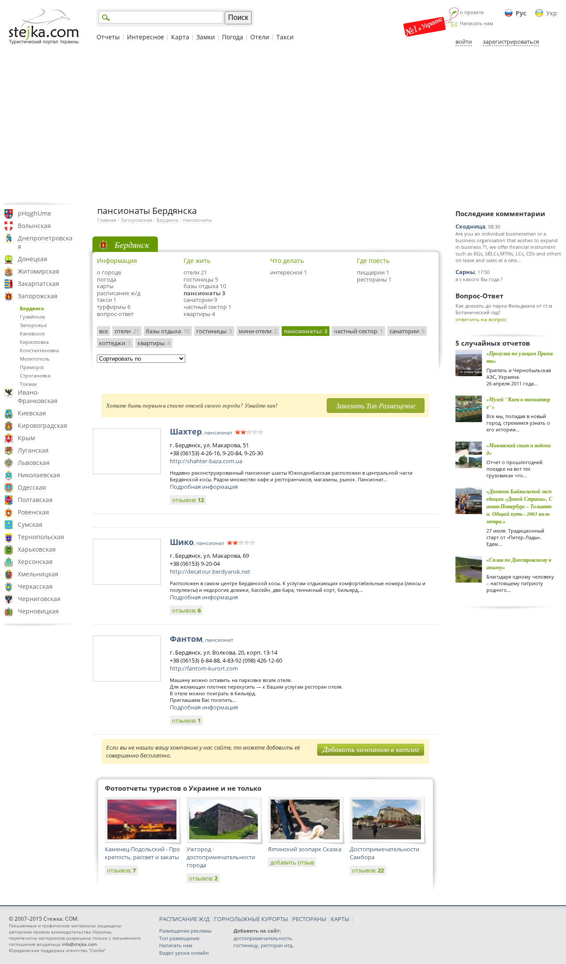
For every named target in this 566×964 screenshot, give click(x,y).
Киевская (32, 413)
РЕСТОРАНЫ (309, 919)
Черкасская (35, 586)
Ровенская (33, 512)
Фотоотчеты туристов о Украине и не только (183, 788)
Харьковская (37, 549)
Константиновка (39, 350)
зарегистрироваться (511, 42)
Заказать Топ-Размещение (375, 405)
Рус (521, 13)
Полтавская (35, 499)
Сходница (470, 226)
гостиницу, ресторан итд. (263, 945)
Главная (106, 220)
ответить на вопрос (481, 319)
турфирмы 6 (113, 307)
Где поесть (373, 260)
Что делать (287, 260)
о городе (109, 272)
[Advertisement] (283, 125)
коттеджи (115, 343)
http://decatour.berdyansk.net (210, 571)
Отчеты (108, 37)
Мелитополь (35, 358)
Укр (551, 13)
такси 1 (106, 300)
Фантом (201, 638)
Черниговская (39, 598)
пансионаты (197, 220)
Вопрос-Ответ (479, 295)
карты (105, 286)
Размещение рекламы (185, 930)
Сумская (30, 524)
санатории (407, 331)
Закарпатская (38, 283)
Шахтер (201, 431)
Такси (285, 37)
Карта (180, 37)
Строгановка (35, 375)
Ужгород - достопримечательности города (221, 857)
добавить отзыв (292, 862)
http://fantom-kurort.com (204, 668)
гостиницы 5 (201, 279)
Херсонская (35, 561)
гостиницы (214, 331)
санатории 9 (200, 300)
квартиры (154, 343)
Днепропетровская (45, 242)
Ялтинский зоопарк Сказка (304, 849)
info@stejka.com (79, 944)
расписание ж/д (118, 293)
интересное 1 (288, 272)
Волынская (34, 225)
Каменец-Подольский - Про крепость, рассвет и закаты (142, 853)
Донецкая (32, 259)
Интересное (145, 37)
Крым (26, 438)
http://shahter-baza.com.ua (206, 461)
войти (463, 42)
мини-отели (258, 331)
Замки (205, 37)
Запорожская (37, 296)
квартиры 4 (199, 314)
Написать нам (476, 23)
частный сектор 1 (207, 307)
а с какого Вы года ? (479, 279)
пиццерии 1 (373, 272)
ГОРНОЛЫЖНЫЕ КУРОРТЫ (251, 919)
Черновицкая (38, 611)
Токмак (28, 384)
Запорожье (33, 325)
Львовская (34, 462)
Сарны (465, 272)
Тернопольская (41, 537)
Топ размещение (179, 938)
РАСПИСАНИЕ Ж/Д (184, 919)
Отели (259, 37)
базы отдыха (168, 331)
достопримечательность (262, 938)
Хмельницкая (38, 574)
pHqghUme (34, 213)
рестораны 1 (374, 279)
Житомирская (38, 271)
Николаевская (39, 475)
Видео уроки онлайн (184, 952)
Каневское (32, 333)
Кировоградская (42, 425)
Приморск (32, 367)
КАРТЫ (340, 919)
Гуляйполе (32, 316)
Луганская (33, 450)
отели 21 (195, 272)
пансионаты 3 (204, 293)
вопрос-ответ (115, 314)
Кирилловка (34, 342)
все (103, 331)
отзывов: (188, 500)
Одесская (32, 487)
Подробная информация (204, 487)
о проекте (472, 12)
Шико (197, 542)
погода (106, 279)
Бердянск (32, 308)
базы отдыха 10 (205, 286)
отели (127, 331)
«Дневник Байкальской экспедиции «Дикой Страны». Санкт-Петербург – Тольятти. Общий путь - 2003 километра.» (519, 506)
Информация (117, 260)
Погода (232, 37)
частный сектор (358, 331)
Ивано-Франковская (37, 396)
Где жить (197, 260)
